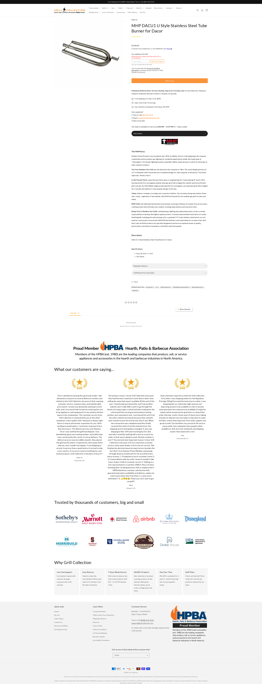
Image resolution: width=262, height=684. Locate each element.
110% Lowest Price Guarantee (103, 615)
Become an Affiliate (61, 626)
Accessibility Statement (101, 640)
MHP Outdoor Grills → (198, 287)
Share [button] (136, 282)
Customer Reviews (99, 611)
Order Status (58, 619)
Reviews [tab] (74, 313)
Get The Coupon (157, 61)
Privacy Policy (97, 626)
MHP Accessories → (166, 287)
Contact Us (58, 622)
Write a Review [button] (185, 309)
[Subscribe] (147, 655)
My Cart (57, 615)
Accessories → (150, 287)
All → (157, 287)
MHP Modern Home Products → (181, 287)
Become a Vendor (99, 637)
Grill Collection (133, 672)
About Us (96, 622)
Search (56, 611)
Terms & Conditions (100, 629)
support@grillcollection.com (149, 118)
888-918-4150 (147, 115)
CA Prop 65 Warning (100, 633)
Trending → (135, 290)
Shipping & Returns (99, 619)
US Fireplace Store (60, 629)
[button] (94, 8)
